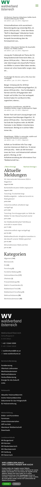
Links (3, 383)
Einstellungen (24, 475)
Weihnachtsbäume (11, 295)
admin (9, 21)
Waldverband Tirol (10, 289)
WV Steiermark (7, 455)
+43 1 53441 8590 (9, 343)
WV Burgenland (7, 440)
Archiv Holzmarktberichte (11, 398)
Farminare (5, 418)
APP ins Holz (6, 424)
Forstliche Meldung (11, 272)
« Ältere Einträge (10, 167)
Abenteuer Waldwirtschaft (11, 427)
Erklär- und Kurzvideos (10, 415)
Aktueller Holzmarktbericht (11, 395)
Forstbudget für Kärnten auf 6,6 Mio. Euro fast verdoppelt (19, 77)
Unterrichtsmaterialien (10, 421)
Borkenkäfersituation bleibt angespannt (18, 188)
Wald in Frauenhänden (12, 285)
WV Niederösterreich (9, 446)
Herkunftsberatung (8, 377)
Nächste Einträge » (30, 167)
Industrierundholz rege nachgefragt (17, 230)
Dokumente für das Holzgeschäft (13, 400)
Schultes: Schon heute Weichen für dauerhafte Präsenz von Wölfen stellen (19, 48)
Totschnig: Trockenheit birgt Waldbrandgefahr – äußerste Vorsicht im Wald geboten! (18, 196)
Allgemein (7, 258)
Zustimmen (6, 484)
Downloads (5, 430)
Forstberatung (6, 365)
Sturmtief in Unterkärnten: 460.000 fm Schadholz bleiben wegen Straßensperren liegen (20, 107)
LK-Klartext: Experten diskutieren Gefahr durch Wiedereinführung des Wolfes (20, 18)
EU (5, 265)
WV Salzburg (6, 452)
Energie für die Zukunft (10, 380)
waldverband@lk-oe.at (12, 351)
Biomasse (7, 262)
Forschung (8, 268)
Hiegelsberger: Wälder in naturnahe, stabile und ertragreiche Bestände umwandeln (20, 137)
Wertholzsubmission (11, 299)
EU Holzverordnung (8, 403)
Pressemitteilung (10, 282)
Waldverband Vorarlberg (13, 292)
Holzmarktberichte (11, 275)
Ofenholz (7, 278)
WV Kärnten (5, 443)
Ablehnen (16, 484)
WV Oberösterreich (8, 449)
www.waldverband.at (12, 354)
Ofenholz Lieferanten (9, 368)
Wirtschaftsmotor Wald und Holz (16, 245)
